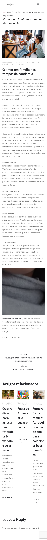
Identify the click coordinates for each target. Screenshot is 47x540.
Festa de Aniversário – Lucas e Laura (23, 418)
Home (9, 12)
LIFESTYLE (22, 337)
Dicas (15, 12)
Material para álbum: (11, 318)
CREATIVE (6, 337)
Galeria (25, 405)
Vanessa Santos (26, 63)
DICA (14, 337)
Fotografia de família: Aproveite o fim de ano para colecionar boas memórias (38, 432)
